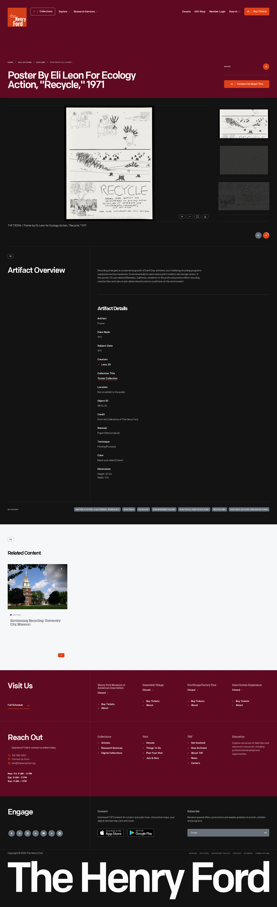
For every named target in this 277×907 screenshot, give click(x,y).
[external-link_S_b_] (45, 759)
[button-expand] (61, 569)
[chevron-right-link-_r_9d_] (61, 655)
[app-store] (111, 833)
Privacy (237, 853)
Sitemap (248, 853)
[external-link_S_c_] (45, 763)
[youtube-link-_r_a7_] (43, 833)
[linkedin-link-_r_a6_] (35, 833)
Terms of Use (262, 853)
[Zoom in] (182, 217)
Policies (204, 853)
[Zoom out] (190, 217)
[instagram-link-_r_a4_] (19, 833)
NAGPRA (193, 853)
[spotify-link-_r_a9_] (59, 833)
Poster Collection (108, 378)
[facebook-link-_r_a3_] (11, 833)
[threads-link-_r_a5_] (27, 833)
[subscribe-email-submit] (265, 833)
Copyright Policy (221, 853)
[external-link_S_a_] (45, 755)
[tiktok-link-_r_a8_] (51, 833)
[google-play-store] (141, 833)
